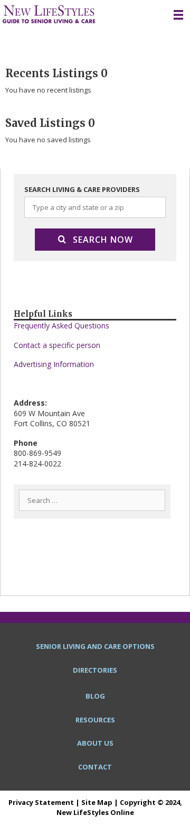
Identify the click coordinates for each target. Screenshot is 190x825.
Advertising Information (54, 364)
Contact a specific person (57, 345)
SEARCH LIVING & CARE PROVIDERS (82, 189)
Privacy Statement (41, 802)
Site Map (96, 802)
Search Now (103, 239)
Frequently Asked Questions (61, 325)
